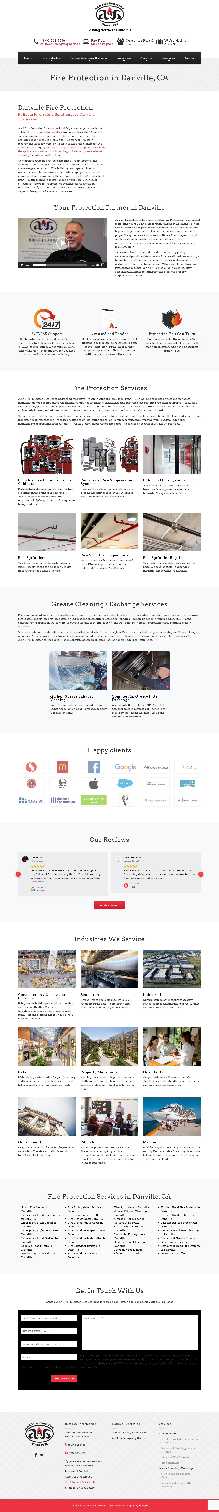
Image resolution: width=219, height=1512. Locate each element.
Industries (124, 57)
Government (29, 1139)
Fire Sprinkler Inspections (104, 555)
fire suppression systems (90, 147)
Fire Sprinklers (32, 558)
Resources (169, 57)
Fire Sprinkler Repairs (163, 558)
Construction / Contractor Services (42, 992)
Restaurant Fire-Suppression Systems (178, 1446)
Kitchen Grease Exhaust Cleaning (71, 698)
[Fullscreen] (103, 265)
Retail (23, 1068)
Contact (190, 57)
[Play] (22, 265)
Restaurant (91, 991)
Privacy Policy (86, 1484)
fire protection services (48, 132)
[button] (62, 243)
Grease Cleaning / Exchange (89, 57)
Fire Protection (52, 57)
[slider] (60, 265)
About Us (146, 57)
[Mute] (97, 265)
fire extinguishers (63, 147)
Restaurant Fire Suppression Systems (106, 482)
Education (90, 1139)
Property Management (101, 1068)
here (166, 1359)
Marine (149, 1139)
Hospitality (153, 1068)
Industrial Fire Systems (164, 480)
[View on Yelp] (25, 859)
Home (28, 57)
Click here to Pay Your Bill (81, 1478)
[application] (62, 243)
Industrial (152, 991)
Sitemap (70, 1484)
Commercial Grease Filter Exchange (135, 698)
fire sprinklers (27, 151)
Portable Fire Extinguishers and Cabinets (47, 482)
